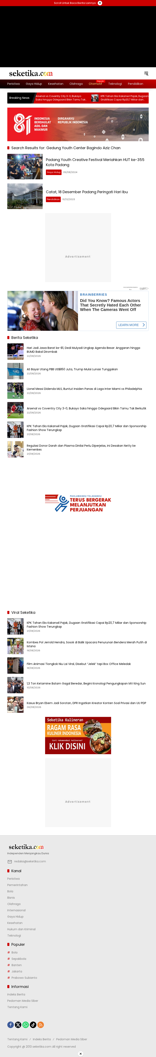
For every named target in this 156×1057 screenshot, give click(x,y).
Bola (10, 891)
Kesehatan (15, 923)
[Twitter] (18, 1025)
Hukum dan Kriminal (21, 929)
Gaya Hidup (54, 172)
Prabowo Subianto (24, 978)
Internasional (16, 910)
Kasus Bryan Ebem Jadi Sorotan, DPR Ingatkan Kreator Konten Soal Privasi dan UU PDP (86, 703)
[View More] (78, 847)
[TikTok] (33, 1025)
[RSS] (40, 1025)
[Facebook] (10, 1025)
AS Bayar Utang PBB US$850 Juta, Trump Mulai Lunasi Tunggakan (72, 369)
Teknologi (14, 936)
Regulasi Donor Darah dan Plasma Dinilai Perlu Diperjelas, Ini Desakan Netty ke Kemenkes (81, 448)
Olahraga (14, 904)
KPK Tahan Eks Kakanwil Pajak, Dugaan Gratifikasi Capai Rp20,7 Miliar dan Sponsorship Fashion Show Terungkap (112, 98)
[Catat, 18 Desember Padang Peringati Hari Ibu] (25, 196)
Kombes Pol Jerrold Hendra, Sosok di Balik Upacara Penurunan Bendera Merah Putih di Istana (87, 644)
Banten (17, 965)
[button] (146, 73)
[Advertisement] (78, 31)
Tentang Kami (17, 1007)
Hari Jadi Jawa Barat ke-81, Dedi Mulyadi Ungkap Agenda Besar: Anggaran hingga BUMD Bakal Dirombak (83, 350)
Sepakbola (19, 959)
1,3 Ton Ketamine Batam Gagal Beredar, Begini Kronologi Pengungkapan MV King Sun (86, 684)
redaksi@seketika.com (30, 861)
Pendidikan (53, 199)
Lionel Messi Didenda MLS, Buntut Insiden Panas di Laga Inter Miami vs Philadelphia (84, 389)
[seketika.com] (30, 73)
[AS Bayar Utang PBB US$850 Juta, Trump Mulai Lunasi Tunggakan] (15, 371)
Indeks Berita (16, 994)
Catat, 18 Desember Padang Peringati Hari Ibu (87, 191)
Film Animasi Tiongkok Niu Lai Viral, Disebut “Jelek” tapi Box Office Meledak (79, 664)
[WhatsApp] (25, 1025)
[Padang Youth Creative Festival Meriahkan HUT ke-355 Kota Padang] (25, 167)
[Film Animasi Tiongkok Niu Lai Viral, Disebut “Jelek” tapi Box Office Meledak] (15, 665)
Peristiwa (13, 879)
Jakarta (17, 971)
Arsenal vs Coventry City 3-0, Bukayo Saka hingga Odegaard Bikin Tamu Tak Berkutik (48, 98)
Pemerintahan (17, 885)
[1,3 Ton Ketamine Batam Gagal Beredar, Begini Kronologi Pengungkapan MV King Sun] (15, 685)
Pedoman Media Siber (22, 1001)
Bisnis (11, 898)
